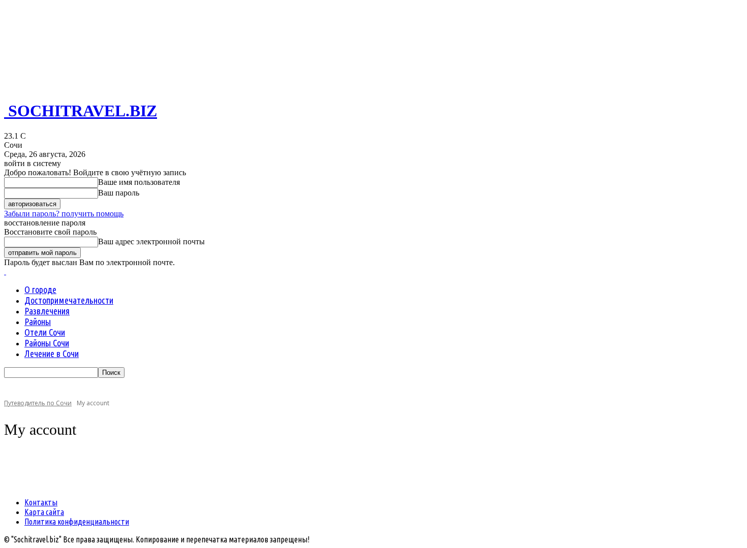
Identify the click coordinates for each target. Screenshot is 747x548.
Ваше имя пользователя (139, 182)
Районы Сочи (46, 343)
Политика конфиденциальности (76, 521)
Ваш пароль (118, 192)
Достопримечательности (68, 300)
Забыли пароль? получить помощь (63, 213)
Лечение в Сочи (51, 353)
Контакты (40, 502)
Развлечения (47, 311)
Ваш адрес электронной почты (151, 241)
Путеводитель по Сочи (38, 403)
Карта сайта (44, 512)
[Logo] (5, 271)
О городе (40, 289)
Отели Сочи (44, 332)
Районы (37, 321)
